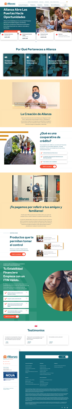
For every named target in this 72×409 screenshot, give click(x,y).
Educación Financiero (43, 385)
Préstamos (32, 5)
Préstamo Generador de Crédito (45, 368)
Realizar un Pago (28, 381)
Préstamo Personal (43, 367)
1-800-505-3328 (7, 363)
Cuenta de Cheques (28, 365)
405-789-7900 (6, 361)
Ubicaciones (41, 1)
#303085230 (8, 359)
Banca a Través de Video (54, 1)
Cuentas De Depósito (23, 5)
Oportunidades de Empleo (44, 382)
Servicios (46, 5)
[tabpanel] (9, 36)
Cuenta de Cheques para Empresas (60, 365)
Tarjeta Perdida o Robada (44, 384)
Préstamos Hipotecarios (44, 370)
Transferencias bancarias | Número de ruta (32, 384)
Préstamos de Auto (43, 365)
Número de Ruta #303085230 (33, 1)
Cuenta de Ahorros (28, 367)
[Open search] (67, 1)
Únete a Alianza (47, 166)
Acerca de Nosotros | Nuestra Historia (46, 379)
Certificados (27, 370)
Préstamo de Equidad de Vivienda (45, 374)
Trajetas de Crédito (43, 371)
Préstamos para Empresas (58, 367)
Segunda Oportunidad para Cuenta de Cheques (31, 372)
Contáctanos (47, 1)
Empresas (40, 5)
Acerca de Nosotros (55, 5)
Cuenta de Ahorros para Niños (30, 368)
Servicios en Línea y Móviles (29, 379)
